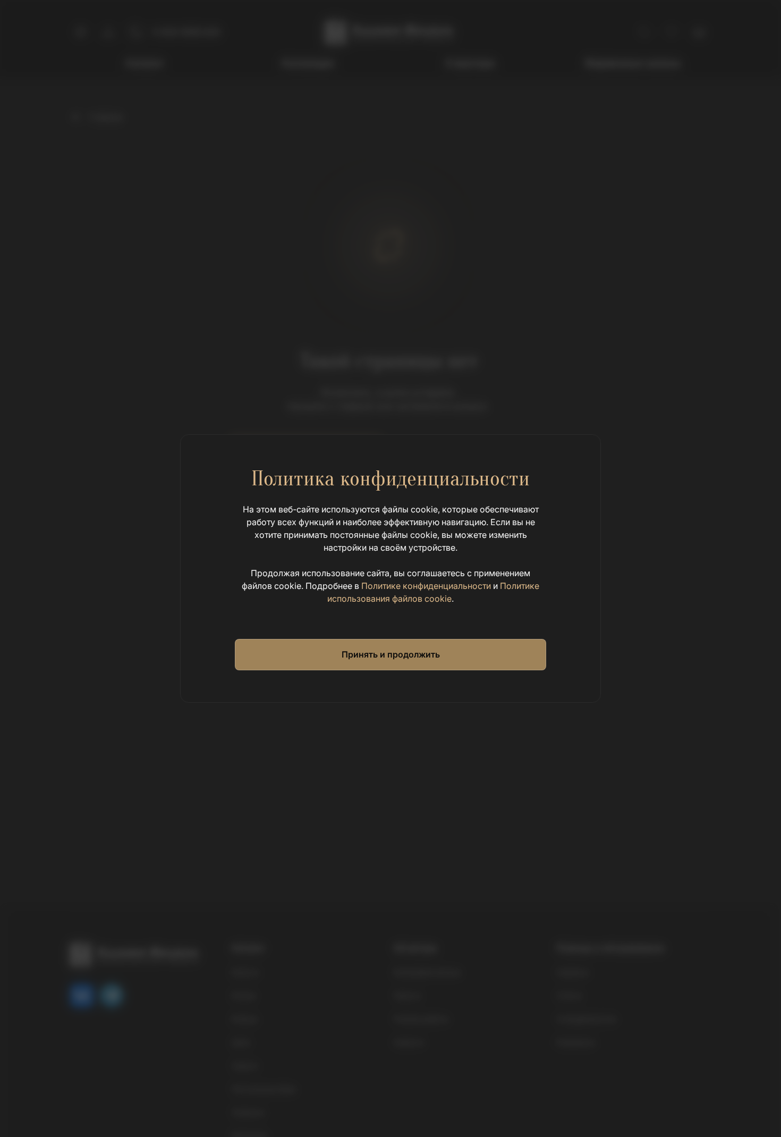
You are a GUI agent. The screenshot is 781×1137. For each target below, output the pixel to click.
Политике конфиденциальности (426, 585)
